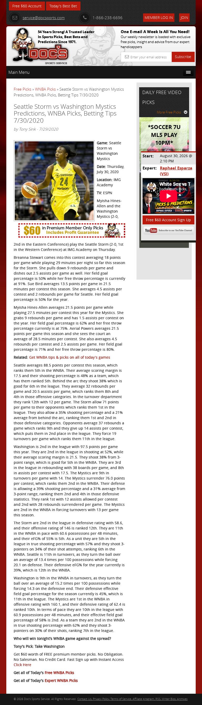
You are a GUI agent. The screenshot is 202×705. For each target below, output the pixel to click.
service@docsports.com (44, 17)
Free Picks (22, 89)
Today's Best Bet (63, 5)
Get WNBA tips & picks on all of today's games (69, 357)
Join (184, 17)
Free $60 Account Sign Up (168, 219)
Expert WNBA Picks (61, 680)
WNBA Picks (45, 89)
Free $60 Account (27, 5)
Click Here (22, 664)
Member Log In (159, 17)
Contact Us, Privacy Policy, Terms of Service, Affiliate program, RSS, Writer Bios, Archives (132, 699)
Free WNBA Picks (59, 672)
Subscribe (183, 56)
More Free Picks (169, 112)
